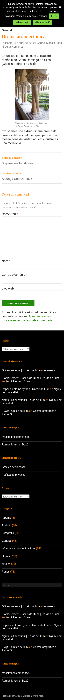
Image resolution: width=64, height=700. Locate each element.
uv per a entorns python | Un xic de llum (25, 389)
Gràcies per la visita (14, 467)
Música (6, 563)
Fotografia (8, 533)
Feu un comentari (13, 46)
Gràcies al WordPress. (33, 696)
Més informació (42, 22)
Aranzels (49, 370)
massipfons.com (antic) (16, 436)
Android (6, 525)
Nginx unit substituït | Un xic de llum (23, 400)
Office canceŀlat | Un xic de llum (21, 370)
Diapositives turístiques (17, 160)
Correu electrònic (14, 274)
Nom (6, 261)
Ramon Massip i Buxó (15, 444)
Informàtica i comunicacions (18, 548)
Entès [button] (54, 16)
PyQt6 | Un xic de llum (15, 410)
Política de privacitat (14, 474)
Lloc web (8, 288)
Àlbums (6, 517)
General (7, 30)
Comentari (10, 214)
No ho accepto (22, 22)
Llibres (6, 556)
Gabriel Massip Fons (49, 42)
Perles (6, 571)
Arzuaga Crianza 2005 (17, 176)
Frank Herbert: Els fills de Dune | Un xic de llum (30, 378)
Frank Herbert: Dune (17, 381)
